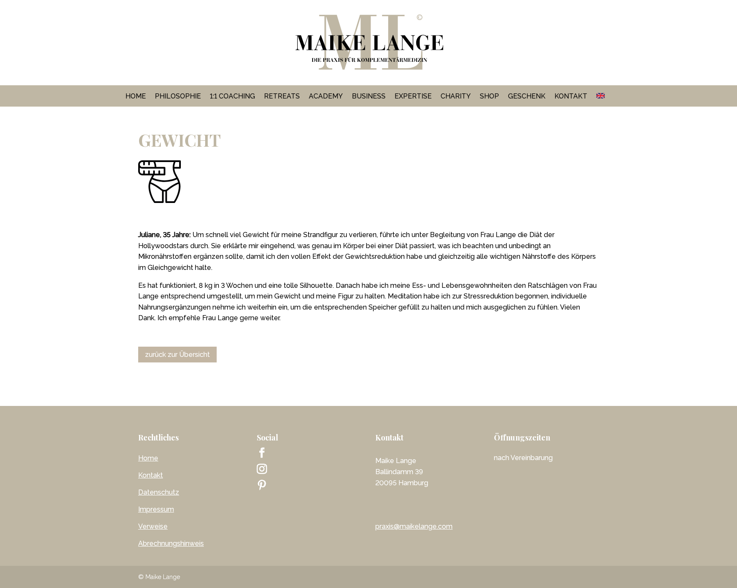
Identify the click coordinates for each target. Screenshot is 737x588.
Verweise (153, 526)
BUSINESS (369, 96)
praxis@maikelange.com (414, 526)
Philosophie (178, 96)
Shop (489, 96)
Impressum (156, 509)
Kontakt (570, 96)
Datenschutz (158, 492)
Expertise (413, 96)
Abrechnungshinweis (171, 543)
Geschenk (526, 96)
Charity (456, 96)
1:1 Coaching (232, 96)
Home (135, 96)
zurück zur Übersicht (177, 354)
